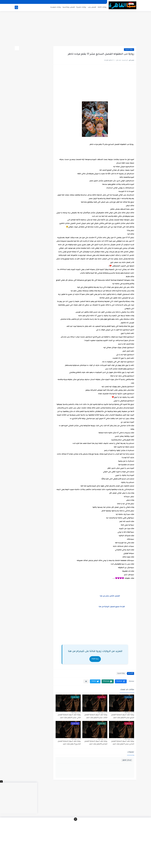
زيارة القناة (95, 659)
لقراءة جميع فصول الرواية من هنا (113, 607)
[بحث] (16, 7)
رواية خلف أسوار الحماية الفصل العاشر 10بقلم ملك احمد (95, 743)
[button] (121, 681)
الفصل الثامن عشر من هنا (111, 596)
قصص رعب (92, 7)
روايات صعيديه (55, 7)
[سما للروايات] (122, 5)
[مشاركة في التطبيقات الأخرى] (86, 681)
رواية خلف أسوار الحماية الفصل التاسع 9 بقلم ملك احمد (69, 743)
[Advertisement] (75, 28)
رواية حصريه (129, 49)
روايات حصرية (81, 7)
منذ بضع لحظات (128, 712)
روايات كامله (102, 7)
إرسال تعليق (126, 760)
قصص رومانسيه (69, 7)
